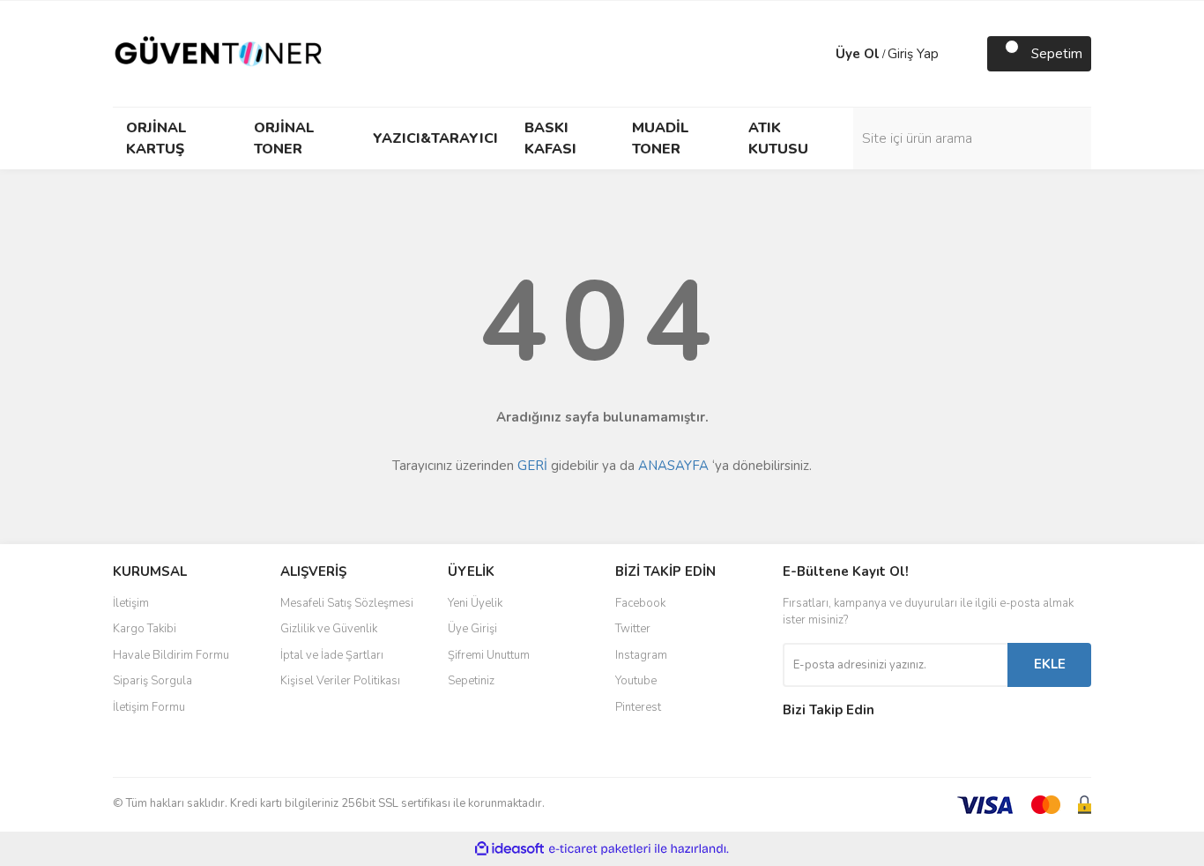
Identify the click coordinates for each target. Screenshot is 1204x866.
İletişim (131, 603)
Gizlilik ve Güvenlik (328, 629)
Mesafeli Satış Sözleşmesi (346, 603)
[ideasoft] (509, 848)
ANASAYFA (673, 465)
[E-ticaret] (599, 849)
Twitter (632, 629)
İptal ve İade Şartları (331, 655)
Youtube (636, 681)
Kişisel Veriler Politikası (340, 681)
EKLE (1050, 664)
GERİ (532, 465)
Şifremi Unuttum (489, 655)
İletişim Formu (149, 707)
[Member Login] (818, 54)
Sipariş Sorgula (152, 681)
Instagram (641, 655)
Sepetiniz (471, 681)
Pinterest (638, 707)
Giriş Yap (913, 54)
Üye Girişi (472, 629)
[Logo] (218, 53)
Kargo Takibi (144, 629)
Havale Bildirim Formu (171, 655)
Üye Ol (858, 54)
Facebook (640, 603)
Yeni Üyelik (475, 603)
